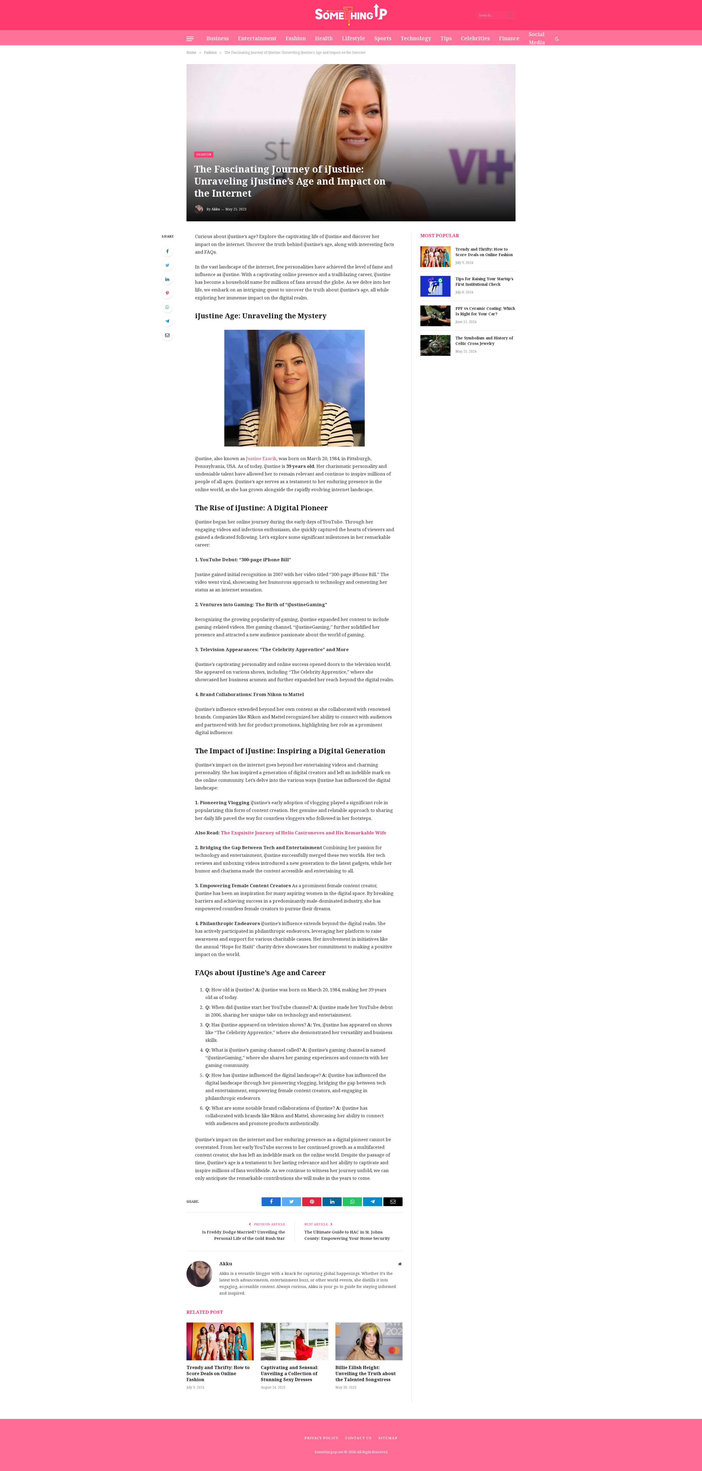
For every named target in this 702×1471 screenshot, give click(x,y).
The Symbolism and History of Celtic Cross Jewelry (484, 341)
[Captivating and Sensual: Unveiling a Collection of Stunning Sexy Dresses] (294, 1341)
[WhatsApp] (167, 307)
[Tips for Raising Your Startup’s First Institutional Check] (435, 286)
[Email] (167, 335)
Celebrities (475, 38)
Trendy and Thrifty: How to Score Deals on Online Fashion (218, 1374)
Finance (509, 38)
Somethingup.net (329, 1452)
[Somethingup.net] (351, 15)
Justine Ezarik (260, 458)
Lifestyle (353, 38)
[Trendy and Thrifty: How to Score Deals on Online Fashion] (220, 1341)
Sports (382, 38)
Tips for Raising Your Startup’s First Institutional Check (484, 281)
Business (217, 38)
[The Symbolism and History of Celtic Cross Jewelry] (435, 345)
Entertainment (257, 38)
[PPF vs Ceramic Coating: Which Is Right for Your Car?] (435, 315)
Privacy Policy (321, 1438)
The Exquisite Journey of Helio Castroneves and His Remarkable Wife (303, 833)
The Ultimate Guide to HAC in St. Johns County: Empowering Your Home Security (347, 1235)
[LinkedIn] (167, 279)
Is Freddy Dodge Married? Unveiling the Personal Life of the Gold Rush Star (243, 1235)
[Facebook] (167, 251)
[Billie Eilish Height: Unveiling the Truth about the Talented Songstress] (369, 1341)
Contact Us (358, 1438)
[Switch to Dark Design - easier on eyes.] (556, 38)
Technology (416, 38)
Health (324, 38)
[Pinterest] (167, 293)
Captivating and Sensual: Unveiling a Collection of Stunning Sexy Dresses (289, 1374)
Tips (446, 38)
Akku (215, 209)
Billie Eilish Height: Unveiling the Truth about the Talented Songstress (365, 1374)
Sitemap (388, 1438)
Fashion (296, 38)
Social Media (537, 38)
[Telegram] (167, 321)
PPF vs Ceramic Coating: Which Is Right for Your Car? (485, 311)
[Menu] (190, 39)
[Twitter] (167, 265)
